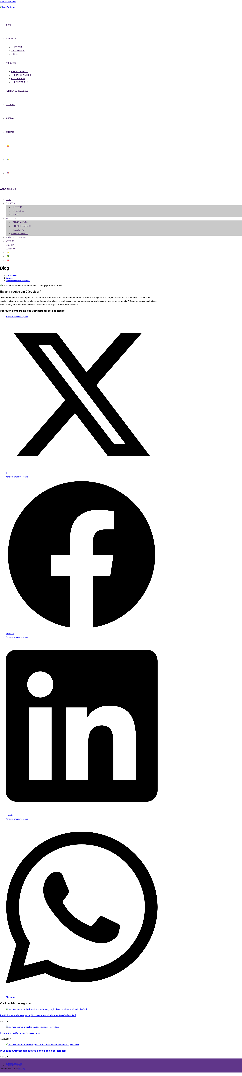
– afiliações (17, 211)
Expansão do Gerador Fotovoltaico (20, 1033)
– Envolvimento (19, 233)
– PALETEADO (17, 230)
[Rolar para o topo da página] (0, 1074)
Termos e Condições (13, 1065)
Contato (10, 248)
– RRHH (14, 214)
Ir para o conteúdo (8, 2)
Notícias (10, 241)
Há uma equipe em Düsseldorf (18, 281)
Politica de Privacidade (14, 1064)
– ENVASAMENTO (19, 222)
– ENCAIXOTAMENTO (21, 226)
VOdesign (21, 1069)
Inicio (8, 199)
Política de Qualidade (17, 237)
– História (16, 207)
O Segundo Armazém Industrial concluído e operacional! (33, 1050)
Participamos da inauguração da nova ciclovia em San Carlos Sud (38, 1015)
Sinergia (10, 245)
